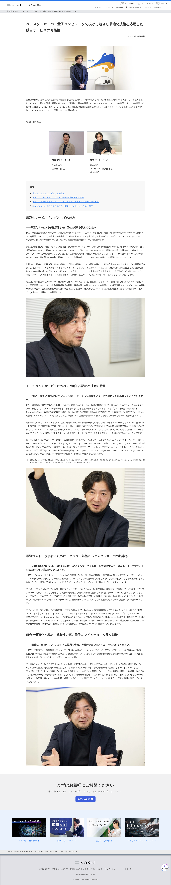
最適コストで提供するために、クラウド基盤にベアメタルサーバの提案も (66, 201)
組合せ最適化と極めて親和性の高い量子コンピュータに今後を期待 (63, 205)
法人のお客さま (35, 5)
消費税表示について (60, 869)
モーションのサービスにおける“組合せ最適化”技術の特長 (58, 197)
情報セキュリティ (77, 869)
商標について (44, 869)
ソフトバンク (85, 862)
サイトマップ (126, 869)
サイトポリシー (113, 869)
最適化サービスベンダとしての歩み (49, 193)
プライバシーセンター (95, 869)
